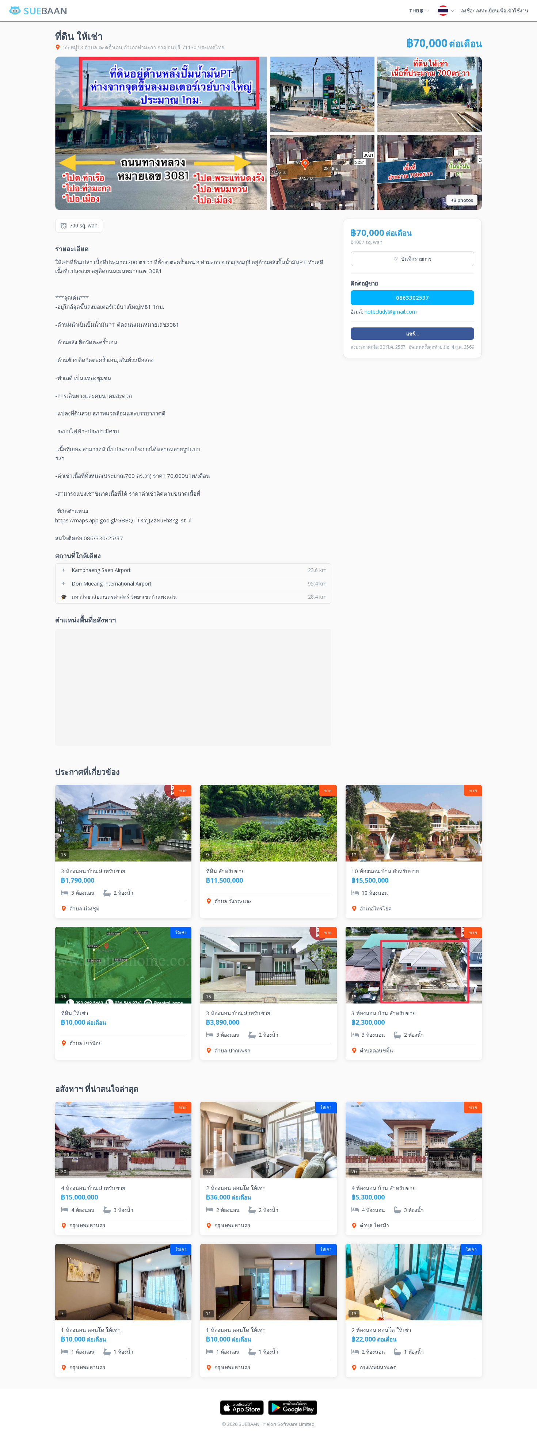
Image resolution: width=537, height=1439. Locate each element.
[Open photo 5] (429, 172)
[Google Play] (292, 1407)
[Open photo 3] (429, 94)
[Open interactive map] (193, 687)
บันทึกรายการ (412, 258)
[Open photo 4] (322, 172)
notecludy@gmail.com (391, 311)
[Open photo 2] (322, 94)
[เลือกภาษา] (446, 11)
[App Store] (242, 1407)
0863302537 (412, 297)
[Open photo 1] (161, 133)
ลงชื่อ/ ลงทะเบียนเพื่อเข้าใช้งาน (494, 10)
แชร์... (412, 333)
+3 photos (462, 200)
